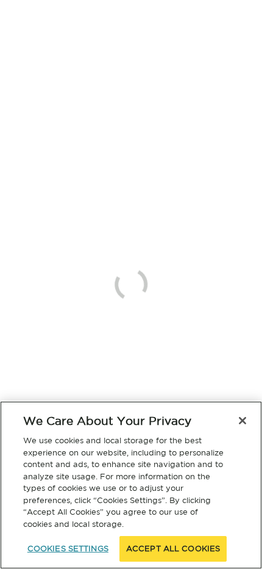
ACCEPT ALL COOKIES (173, 548)
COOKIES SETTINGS (67, 548)
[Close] (242, 420)
